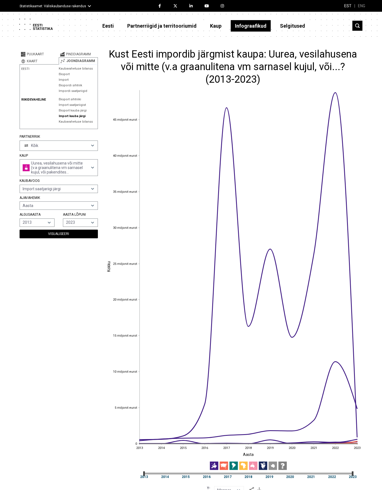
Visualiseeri (58, 234)
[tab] (39, 54)
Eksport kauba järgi (73, 110)
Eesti (108, 26)
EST (348, 6)
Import (64, 80)
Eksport (64, 74)
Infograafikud (251, 26)
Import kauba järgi (72, 116)
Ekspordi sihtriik (70, 85)
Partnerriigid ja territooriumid (162, 26)
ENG (361, 6)
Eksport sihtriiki (70, 99)
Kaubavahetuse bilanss (76, 68)
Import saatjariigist (72, 105)
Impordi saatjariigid (73, 91)
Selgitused (292, 26)
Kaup (215, 26)
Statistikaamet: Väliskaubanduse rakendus (53, 6)
